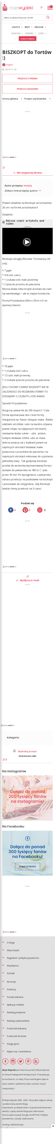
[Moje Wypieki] (17, 7)
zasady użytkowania (23, 1118)
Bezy (27, 27)
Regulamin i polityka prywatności (23, 957)
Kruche (39, 27)
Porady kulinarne (15, 997)
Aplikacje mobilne (15, 1004)
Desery (29, 33)
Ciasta (16, 27)
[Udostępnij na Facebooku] (10, 510)
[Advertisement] (27, 134)
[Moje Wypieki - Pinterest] (28, 1061)
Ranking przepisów (16, 1012)
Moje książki (13, 950)
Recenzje (11, 981)
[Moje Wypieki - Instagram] (13, 1061)
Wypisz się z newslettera (19, 1051)
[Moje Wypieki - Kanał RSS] (36, 1061)
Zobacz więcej (27, 39)
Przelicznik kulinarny (16, 1028)
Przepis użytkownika (35, 98)
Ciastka (16, 33)
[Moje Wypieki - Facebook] (5, 1061)
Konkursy (11, 989)
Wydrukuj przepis (27, 751)
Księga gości (13, 1043)
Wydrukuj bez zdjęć (27, 756)
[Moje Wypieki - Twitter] (21, 1061)
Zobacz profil (27, 811)
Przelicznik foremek (16, 1036)
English (9, 64)
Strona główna (10, 98)
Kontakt (11, 973)
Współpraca (13, 965)
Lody (41, 33)
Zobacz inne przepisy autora (21, 190)
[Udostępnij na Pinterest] (25, 510)
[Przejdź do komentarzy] (39, 510)
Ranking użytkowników (18, 1020)
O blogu (11, 942)
